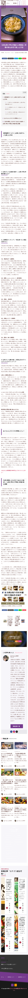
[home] (12, 985)
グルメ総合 (24, 769)
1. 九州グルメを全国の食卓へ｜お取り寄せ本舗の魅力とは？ (15, 103)
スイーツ (10, 848)
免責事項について (22, 977)
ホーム (8, 3)
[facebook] (11, 732)
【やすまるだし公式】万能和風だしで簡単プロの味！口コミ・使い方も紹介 (8, 884)
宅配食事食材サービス (9, 743)
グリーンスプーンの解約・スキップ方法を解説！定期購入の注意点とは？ (22, 884)
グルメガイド (7, 52)
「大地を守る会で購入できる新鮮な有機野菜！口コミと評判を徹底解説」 (17, 621)
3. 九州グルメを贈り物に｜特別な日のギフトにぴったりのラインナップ (15, 113)
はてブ (16, 58)
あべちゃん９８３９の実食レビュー (12, 118)
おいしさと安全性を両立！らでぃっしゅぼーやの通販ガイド (7, 755)
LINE (20, 58)
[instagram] (14, 732)
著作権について (16, 3)
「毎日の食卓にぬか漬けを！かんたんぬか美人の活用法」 (20, 781)
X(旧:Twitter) (10, 58)
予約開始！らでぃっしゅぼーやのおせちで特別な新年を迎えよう (20, 809)
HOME (2, 52)
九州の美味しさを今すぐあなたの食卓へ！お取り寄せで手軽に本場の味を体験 (14, 122)
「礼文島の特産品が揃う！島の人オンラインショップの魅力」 (20, 755)
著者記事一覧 (16, 726)
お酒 (20, 835)
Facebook (4, 58)
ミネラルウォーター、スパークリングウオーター (15, 853)
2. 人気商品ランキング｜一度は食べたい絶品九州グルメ (15, 108)
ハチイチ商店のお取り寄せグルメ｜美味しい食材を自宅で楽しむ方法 (8, 922)
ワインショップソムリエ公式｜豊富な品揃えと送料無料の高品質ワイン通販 (9, 621)
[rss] (15, 985)
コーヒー (21, 844)
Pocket (24, 58)
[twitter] (17, 732)
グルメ (12, 52)
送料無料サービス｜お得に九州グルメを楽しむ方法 (14, 98)
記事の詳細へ (9, 908)
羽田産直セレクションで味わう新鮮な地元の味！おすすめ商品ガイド (7, 809)
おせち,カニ (24, 797)
